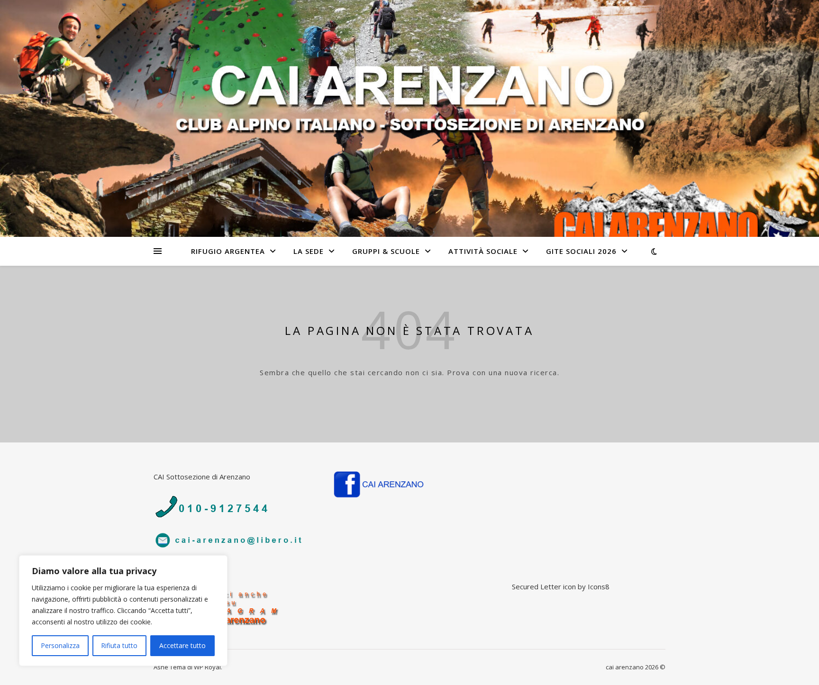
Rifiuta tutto (119, 645)
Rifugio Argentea (228, 251)
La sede (308, 251)
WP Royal (207, 667)
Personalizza (60, 645)
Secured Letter (536, 586)
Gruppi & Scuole (386, 251)
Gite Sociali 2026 (581, 251)
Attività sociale (483, 251)
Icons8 (599, 586)
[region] (123, 610)
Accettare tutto (182, 645)
